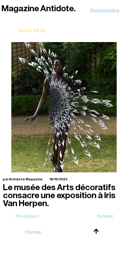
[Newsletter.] (32, 26)
